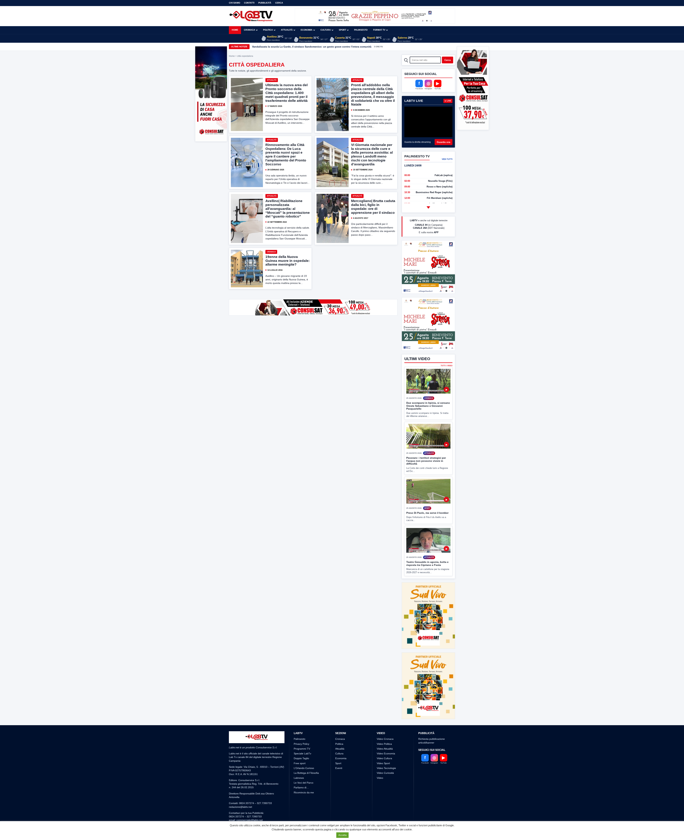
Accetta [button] (342, 835)
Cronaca (249, 30)
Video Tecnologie (386, 768)
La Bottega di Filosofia (306, 772)
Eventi (338, 768)
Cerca (279, 3)
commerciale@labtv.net (249, 820)
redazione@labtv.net (240, 806)
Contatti (249, 3)
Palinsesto (360, 30)
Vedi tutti (447, 159)
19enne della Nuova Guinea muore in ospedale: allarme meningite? (287, 260)
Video (380, 777)
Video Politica (384, 743)
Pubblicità (264, 3)
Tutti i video (446, 379)
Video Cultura (384, 758)
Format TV (379, 30)
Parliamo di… (301, 787)
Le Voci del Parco (303, 782)
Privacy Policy (301, 743)
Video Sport (383, 763)
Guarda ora (443, 142)
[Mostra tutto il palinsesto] (428, 207)
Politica (268, 30)
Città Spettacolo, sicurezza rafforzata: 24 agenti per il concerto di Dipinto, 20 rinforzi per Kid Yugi (311, 46)
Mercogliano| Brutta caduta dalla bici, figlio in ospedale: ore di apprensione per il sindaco (373, 206)
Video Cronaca (385, 738)
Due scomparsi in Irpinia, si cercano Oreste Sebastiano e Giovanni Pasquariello (428, 419)
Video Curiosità (385, 772)
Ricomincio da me (304, 792)
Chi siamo (234, 3)
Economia (306, 30)
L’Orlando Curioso (304, 768)
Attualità (287, 30)
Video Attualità (385, 748)
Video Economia (386, 753)
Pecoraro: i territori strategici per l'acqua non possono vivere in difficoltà (426, 474)
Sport (342, 30)
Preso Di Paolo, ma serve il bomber (427, 526)
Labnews (299, 777)
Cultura (325, 30)
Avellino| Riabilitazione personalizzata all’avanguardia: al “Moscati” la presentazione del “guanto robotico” (287, 208)
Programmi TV (302, 748)
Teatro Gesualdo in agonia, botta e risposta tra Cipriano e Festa (427, 577)
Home (235, 30)
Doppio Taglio (301, 758)
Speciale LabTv (302, 753)
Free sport (299, 763)
